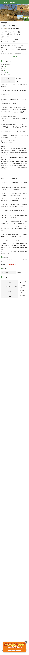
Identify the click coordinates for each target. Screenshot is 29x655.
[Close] (2, 2)
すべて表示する (13, 57)
